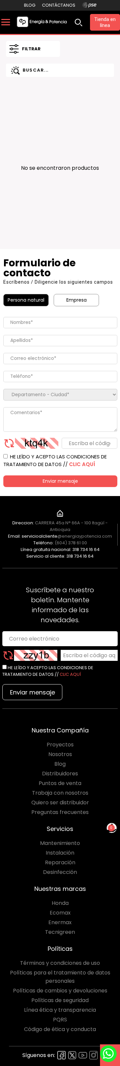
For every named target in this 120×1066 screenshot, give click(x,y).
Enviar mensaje (60, 481)
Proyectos (60, 744)
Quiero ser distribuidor (60, 802)
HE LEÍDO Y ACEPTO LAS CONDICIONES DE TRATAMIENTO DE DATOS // (55, 460)
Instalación (60, 853)
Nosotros (60, 754)
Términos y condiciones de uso (60, 963)
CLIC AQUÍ (82, 464)
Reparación (60, 862)
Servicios (60, 829)
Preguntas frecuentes (60, 812)
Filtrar (31, 49)
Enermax (60, 922)
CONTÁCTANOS (58, 5)
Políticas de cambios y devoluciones (60, 990)
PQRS (60, 1019)
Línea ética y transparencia (60, 1010)
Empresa (76, 300)
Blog (29, 5)
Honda (60, 903)
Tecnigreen (60, 932)
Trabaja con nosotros (60, 793)
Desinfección (60, 872)
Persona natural (26, 300)
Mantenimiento (60, 843)
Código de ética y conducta (60, 1029)
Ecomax (60, 913)
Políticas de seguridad (60, 1000)
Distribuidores (60, 773)
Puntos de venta (60, 783)
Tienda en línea (105, 22)
